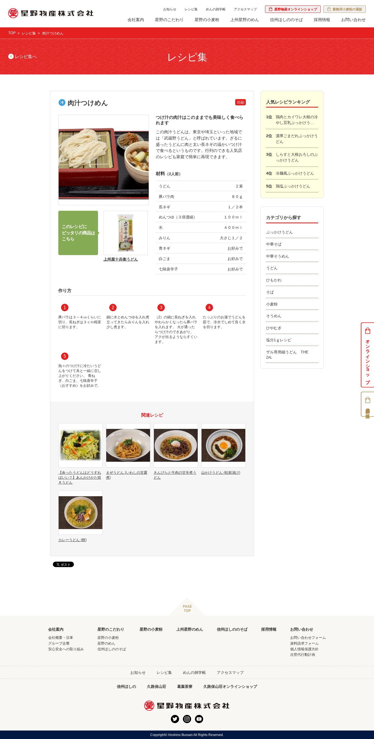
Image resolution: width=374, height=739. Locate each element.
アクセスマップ (245, 9)
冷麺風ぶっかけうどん (290, 173)
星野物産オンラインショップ (295, 9)
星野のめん (106, 643)
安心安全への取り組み (66, 649)
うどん (272, 268)
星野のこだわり (169, 19)
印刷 (240, 102)
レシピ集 (191, 9)
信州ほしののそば (286, 19)
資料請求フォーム (304, 643)
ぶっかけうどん (279, 232)
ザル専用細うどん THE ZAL (289, 354)
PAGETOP (187, 606)
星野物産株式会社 (51, 13)
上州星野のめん (244, 19)
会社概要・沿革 (60, 638)
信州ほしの (126, 686)
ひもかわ (273, 280)
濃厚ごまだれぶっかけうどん (292, 139)
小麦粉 (272, 304)
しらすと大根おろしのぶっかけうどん (292, 157)
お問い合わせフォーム (308, 638)
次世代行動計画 (302, 655)
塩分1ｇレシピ (278, 340)
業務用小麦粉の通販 (346, 9)
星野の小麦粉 (207, 19)
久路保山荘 (156, 686)
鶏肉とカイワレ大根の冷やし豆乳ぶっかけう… (292, 120)
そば (270, 292)
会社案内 (136, 19)
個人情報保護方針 (304, 649)
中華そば (273, 244)
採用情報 (322, 19)
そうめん (273, 316)
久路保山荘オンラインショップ (230, 686)
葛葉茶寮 (184, 686)
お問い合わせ (353, 19)
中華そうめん (277, 256)
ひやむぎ (273, 328)
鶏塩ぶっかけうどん (288, 186)
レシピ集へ (25, 56)
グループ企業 (59, 643)
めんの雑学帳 (216, 9)
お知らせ (169, 9)
